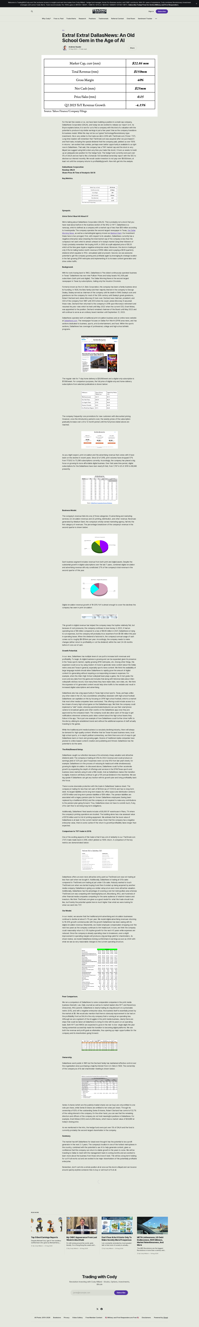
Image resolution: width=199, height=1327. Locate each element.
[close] (196, 3)
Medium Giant (116, 233)
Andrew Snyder (75, 47)
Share (132, 48)
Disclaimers (146, 1318)
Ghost (165, 1318)
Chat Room (131, 19)
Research (82, 19)
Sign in (151, 11)
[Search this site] (32, 11)
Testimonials (103, 19)
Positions (92, 19)
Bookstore (57, 1318)
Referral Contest (117, 19)
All (63, 30)
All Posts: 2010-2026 (42, 1318)
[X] (97, 1309)
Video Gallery (77, 1318)
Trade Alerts (71, 19)
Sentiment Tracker (145, 19)
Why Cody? (46, 19)
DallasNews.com (70, 321)
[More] (156, 18)
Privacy (66, 1318)
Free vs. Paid (58, 19)
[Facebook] (102, 1309)
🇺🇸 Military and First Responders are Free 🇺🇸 (122, 1318)
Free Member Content (94, 1318)
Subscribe (162, 11)
